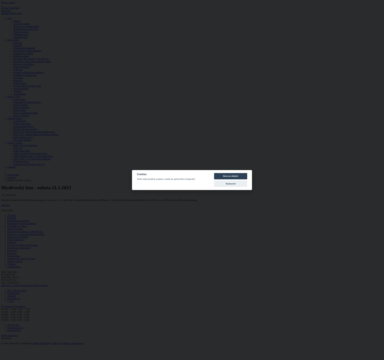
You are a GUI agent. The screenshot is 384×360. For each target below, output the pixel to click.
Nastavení (231, 183)
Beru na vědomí (230, 176)
